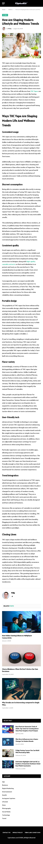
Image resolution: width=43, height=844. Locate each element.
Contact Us (7, 832)
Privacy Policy (18, 832)
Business (5, 785)
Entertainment (7, 792)
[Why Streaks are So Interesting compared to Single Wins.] (21, 689)
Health (4, 795)
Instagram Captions (8, 798)
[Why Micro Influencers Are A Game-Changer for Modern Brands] (8, 742)
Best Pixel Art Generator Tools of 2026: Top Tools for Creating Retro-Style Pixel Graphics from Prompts (27, 729)
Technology (6, 815)
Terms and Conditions (32, 832)
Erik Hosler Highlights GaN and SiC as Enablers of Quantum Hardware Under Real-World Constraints (28, 764)
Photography (6, 808)
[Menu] (3, 3)
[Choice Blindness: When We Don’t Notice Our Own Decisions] (21, 655)
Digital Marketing (8, 788)
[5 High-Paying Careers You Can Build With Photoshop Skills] (8, 753)
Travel (4, 818)
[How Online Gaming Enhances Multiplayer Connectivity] (21, 622)
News (4, 805)
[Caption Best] (21, 3)
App (3, 782)
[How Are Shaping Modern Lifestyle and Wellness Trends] (21, 45)
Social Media (6, 812)
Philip (9, 28)
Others (5, 15)
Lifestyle (5, 802)
